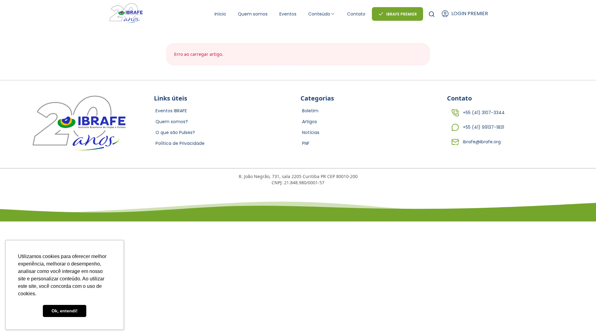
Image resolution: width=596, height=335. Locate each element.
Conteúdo (319, 14)
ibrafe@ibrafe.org (482, 142)
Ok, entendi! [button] (65, 310)
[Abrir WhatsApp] (580, 319)
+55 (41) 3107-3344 (484, 112)
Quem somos (253, 14)
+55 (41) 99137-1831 (483, 127)
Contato (356, 14)
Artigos (309, 121)
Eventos (287, 14)
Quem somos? (172, 121)
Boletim (310, 111)
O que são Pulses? (175, 132)
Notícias (310, 132)
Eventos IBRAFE (171, 111)
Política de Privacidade (180, 143)
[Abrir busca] (432, 14)
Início (220, 14)
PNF (305, 143)
